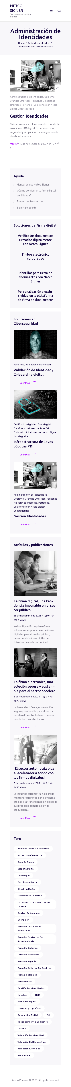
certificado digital (27, 882)
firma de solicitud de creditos (34, 968)
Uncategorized (26, 109)
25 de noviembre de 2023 (27, 615)
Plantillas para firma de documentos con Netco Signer (35, 277)
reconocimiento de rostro (32, 1022)
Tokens (21, 1028)
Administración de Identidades (26, 97)
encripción (23, 920)
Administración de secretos (33, 848)
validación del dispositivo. (31, 1042)
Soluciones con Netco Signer (41, 432)
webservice (23, 1055)
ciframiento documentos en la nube (33, 904)
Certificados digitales (25, 424)
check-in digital (26, 889)
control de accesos (28, 913)
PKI (48, 1015)
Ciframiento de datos (29, 895)
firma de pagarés (26, 961)
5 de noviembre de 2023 (33, 144)
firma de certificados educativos (29, 928)
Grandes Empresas (20, 101)
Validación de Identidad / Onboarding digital (34, 372)
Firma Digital (44, 424)
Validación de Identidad (38, 364)
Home (21, 43)
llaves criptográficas (29, 1008)
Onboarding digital (27, 1015)
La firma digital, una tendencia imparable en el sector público (35, 605)
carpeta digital (25, 869)
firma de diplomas (27, 948)
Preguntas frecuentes (30, 201)
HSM (37, 995)
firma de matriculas (28, 954)
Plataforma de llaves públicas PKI (31, 428)
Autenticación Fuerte (29, 855)
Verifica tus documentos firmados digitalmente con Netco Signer (35, 240)
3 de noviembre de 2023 (27, 783)
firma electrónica (27, 975)
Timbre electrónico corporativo (35, 256)
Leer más (25, 383)
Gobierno (49, 97)
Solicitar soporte (27, 207)
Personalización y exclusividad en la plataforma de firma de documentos (35, 296)
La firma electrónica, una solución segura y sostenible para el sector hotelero (34, 686)
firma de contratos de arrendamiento (30, 939)
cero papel (23, 875)
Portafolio (27, 105)
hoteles (22, 995)
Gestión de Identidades (30, 988)
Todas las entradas (39, 43)
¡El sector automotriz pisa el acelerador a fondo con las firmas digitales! (34, 772)
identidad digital (26, 1001)
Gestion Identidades (29, 116)
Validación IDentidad (28, 1048)
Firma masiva (24, 981)
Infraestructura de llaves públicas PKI (33, 444)
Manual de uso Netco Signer (33, 184)
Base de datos (25, 862)
